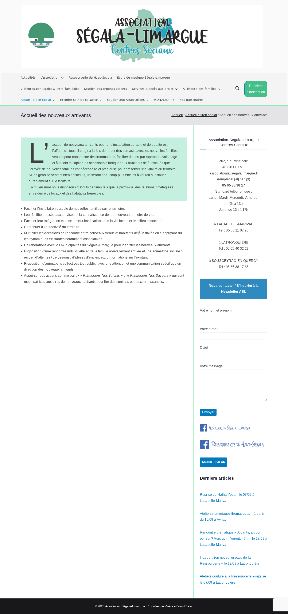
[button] (61, 78)
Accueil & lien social (36, 100)
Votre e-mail (209, 329)
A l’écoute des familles (199, 89)
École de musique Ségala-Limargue (143, 78)
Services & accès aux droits (153, 89)
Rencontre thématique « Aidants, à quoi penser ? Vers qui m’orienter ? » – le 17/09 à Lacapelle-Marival (233, 538)
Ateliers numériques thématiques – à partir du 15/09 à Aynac (232, 516)
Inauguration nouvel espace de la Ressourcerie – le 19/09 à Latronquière (229, 560)
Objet (204, 347)
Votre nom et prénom (215, 310)
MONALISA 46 (164, 100)
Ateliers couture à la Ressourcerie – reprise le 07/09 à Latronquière (233, 579)
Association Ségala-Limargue (125, 606)
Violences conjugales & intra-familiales (50, 89)
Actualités (28, 78)
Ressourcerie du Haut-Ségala (90, 78)
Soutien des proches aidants (105, 89)
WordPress (185, 606)
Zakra (169, 606)
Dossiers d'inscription (256, 89)
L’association (50, 78)
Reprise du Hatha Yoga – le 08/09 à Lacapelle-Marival (227, 497)
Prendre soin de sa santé (79, 100)
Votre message (211, 366)
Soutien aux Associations (126, 100)
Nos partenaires (191, 100)
